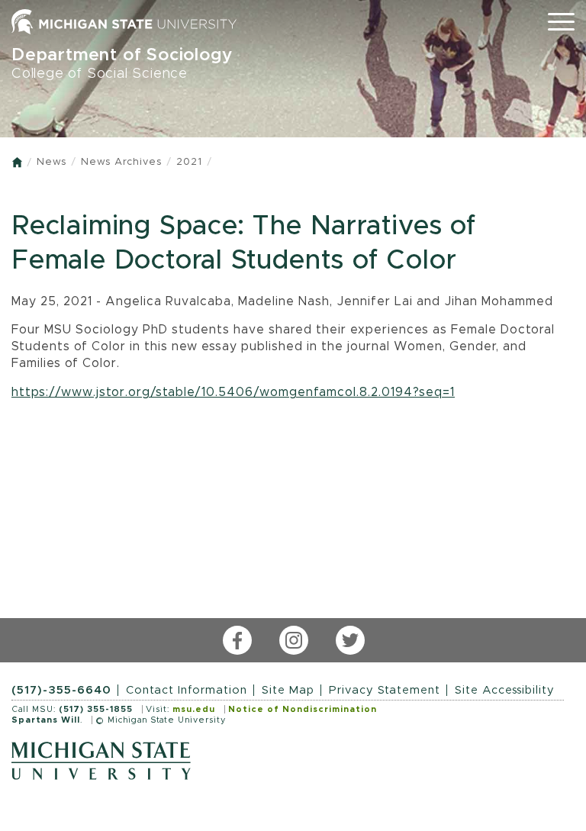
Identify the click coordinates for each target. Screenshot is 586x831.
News (51, 162)
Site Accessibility (505, 690)
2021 (189, 162)
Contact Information (186, 690)
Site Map (288, 690)
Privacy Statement (384, 690)
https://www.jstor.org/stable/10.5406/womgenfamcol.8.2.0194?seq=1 (233, 392)
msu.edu (193, 709)
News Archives (121, 162)
